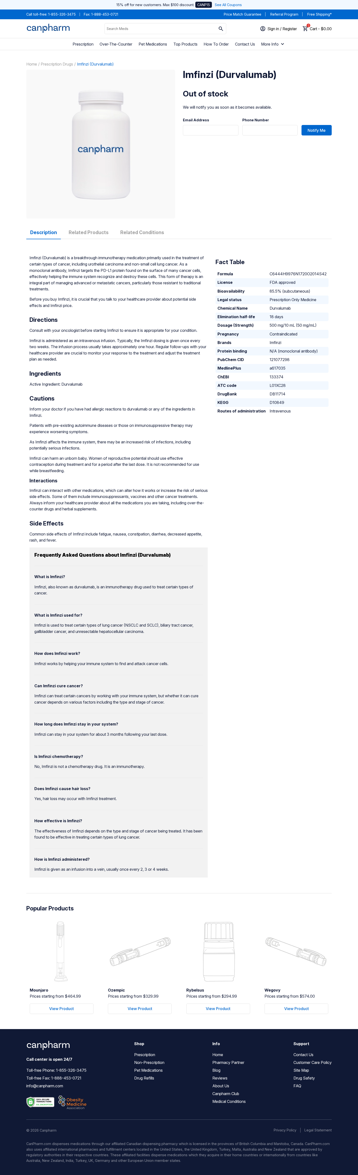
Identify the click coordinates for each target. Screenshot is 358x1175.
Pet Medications (153, 44)
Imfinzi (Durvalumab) (95, 64)
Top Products (185, 44)
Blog (216, 1070)
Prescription (83, 44)
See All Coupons (228, 5)
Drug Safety (304, 1078)
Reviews (219, 1078)
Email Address (196, 120)
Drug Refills (144, 1078)
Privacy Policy (285, 1130)
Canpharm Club (225, 1093)
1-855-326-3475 (62, 14)
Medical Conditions (229, 1101)
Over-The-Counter (116, 44)
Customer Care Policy (312, 1062)
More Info (270, 44)
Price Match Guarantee (242, 14)
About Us (220, 1085)
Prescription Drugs (57, 64)
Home (31, 64)
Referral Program (284, 14)
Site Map (301, 1070)
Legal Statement (318, 1130)
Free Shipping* (319, 14)
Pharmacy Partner (228, 1062)
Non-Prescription (149, 1062)
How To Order (216, 44)
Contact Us (245, 44)
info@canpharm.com (44, 1085)
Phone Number (255, 120)
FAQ (297, 1085)
